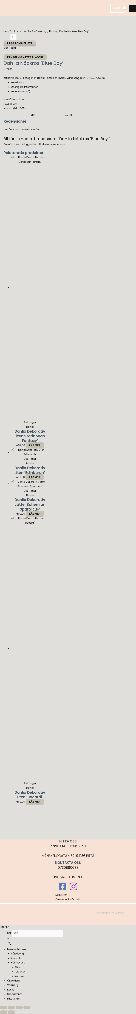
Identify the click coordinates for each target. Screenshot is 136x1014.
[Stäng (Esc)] (26, 1007)
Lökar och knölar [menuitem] (17, 949)
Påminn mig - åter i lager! (25, 57)
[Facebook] (62, 886)
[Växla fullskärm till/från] (11, 1007)
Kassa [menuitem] (10, 989)
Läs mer (34, 445)
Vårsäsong (40, 31)
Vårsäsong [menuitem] (17, 953)
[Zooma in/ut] (3, 1007)
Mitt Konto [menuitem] (13, 998)
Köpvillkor (61, 895)
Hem (6, 31)
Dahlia (53, 31)
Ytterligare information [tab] (24, 87)
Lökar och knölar (21, 31)
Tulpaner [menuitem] (20, 971)
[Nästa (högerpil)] (11, 1012)
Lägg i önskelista (19, 43)
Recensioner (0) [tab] (20, 91)
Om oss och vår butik (68, 899)
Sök (9, 933)
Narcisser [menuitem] (20, 976)
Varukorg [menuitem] (12, 985)
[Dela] (19, 1007)
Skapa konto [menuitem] (14, 994)
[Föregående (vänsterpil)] (3, 1012)
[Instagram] (73, 886)
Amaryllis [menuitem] (16, 958)
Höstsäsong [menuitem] (18, 962)
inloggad (27, 144)
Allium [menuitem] (18, 967)
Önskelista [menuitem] (13, 980)
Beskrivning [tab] (17, 82)
